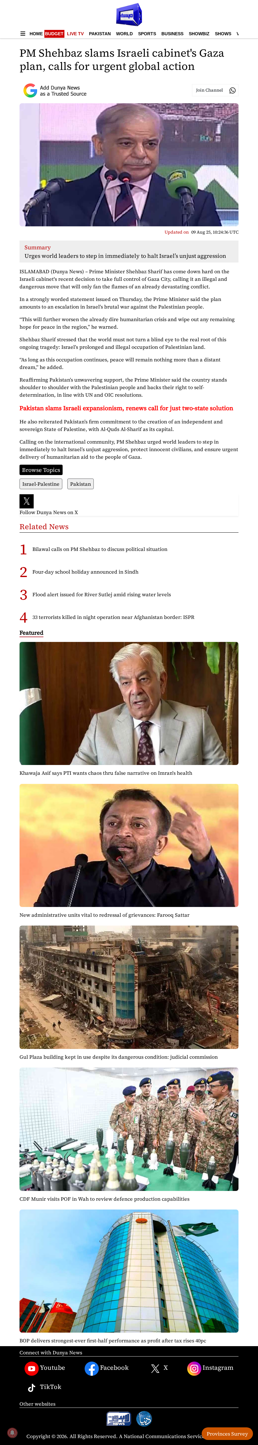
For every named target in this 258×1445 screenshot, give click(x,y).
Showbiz (199, 33)
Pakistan (100, 33)
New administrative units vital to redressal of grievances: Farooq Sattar (104, 914)
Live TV (75, 33)
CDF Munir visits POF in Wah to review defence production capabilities (104, 1198)
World (124, 33)
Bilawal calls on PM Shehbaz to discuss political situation (99, 549)
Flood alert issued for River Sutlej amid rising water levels (101, 594)
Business (172, 33)
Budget (54, 33)
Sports (147, 33)
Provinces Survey (227, 1433)
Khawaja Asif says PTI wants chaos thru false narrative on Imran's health (106, 772)
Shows (223, 33)
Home (36, 33)
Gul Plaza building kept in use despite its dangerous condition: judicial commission (119, 1056)
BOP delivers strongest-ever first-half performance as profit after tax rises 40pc (113, 1340)
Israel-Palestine (40, 483)
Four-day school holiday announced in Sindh (85, 571)
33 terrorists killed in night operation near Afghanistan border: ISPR (113, 617)
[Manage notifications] (12, 1433)
